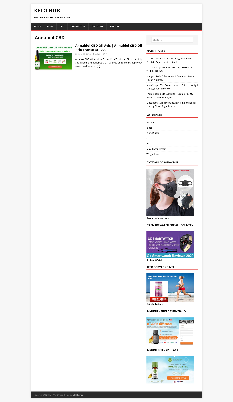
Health (149, 143)
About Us (97, 26)
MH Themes (78, 395)
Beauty (150, 122)
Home (37, 26)
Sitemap (115, 26)
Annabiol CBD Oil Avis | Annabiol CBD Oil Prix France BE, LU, (108, 47)
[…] (98, 66)
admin (98, 54)
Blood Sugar (152, 132)
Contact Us (78, 26)
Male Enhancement (156, 148)
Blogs (149, 127)
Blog (50, 26)
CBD (62, 26)
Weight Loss (152, 154)
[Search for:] (172, 40)
